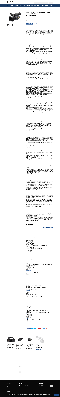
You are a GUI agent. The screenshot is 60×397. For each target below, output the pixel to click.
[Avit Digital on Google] (23, 385)
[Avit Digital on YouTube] (27, 385)
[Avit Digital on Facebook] (21, 385)
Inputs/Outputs (28, 290)
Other (27, 313)
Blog (42, 5)
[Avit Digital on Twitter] (19, 385)
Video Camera (17, 394)
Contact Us (8, 387)
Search (8, 385)
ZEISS (12, 5)
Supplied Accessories (29, 318)
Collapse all (50, 227)
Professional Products (19, 5)
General (27, 228)
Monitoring (27, 308)
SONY (8, 5)
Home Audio (13, 394)
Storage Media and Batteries (46, 394)
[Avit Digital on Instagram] (25, 385)
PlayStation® (36, 5)
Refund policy (9, 391)
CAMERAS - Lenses (29, 5)
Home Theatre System (39, 394)
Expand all (45, 227)
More (51, 5)
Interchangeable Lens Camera (24, 394)
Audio (9, 394)
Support (46, 5)
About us (8, 386)
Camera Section (28, 270)
